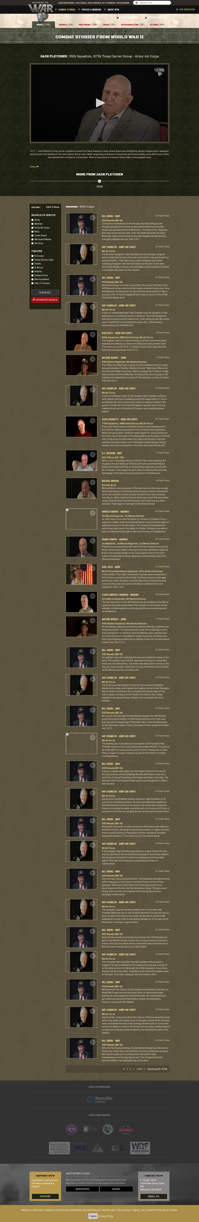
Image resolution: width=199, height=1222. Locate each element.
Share (33, 166)
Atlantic (38, 271)
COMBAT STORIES (66, 9)
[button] (99, 103)
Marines (38, 224)
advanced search (46, 299)
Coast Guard (41, 235)
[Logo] (159, 72)
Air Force (39, 243)
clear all (45, 292)
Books (116, 1189)
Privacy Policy (105, 1215)
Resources (82, 1189)
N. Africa (39, 267)
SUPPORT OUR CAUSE (158, 17)
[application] (99, 103)
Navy (37, 231)
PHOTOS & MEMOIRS (91, 9)
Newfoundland (42, 279)
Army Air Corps (42, 227)
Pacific (38, 263)
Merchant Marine (43, 239)
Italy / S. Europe (42, 283)
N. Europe (39, 256)
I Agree (93, 1216)
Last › (140, 1068)
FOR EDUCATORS (187, 9)
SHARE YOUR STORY (129, 17)
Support (45, 1196)
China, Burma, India (44, 260)
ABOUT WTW (113, 9)
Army (37, 220)
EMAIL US (153, 1196)
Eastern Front (41, 275)
